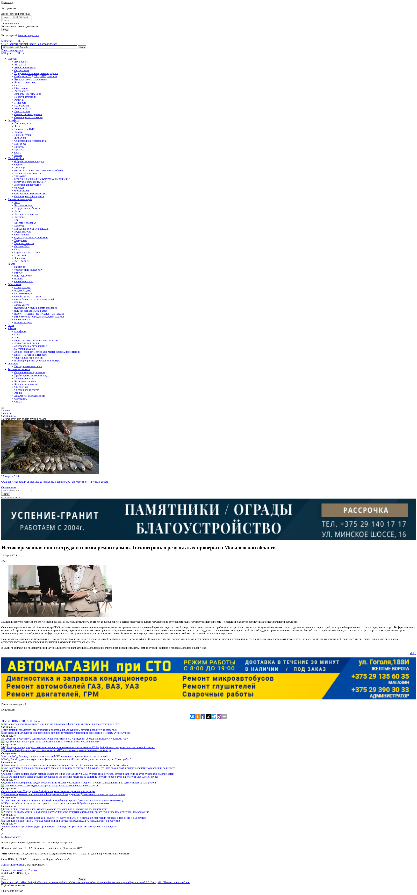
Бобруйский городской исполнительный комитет (127, 747)
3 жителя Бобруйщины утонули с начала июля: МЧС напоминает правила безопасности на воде (54, 756)
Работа (11, 263)
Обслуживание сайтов (26, 389)
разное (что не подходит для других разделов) (39, 316)
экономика (20, 176)
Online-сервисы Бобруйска (29, 196)
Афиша (12, 328)
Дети (17, 211)
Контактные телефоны (13, 864)
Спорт (17, 85)
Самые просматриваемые (28, 117)
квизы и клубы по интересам (30, 354)
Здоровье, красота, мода (27, 93)
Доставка (19, 217)
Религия (18, 99)
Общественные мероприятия (30, 140)
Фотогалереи (21, 190)
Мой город (20, 143)
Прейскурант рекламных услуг (31, 375)
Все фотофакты (22, 123)
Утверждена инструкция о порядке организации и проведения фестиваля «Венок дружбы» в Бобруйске (59, 826)
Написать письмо (17, 43)
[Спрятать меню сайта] (2, 876)
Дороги (18, 132)
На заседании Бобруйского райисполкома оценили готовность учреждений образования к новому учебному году (64, 738)
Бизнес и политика (24, 82)
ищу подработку (23, 275)
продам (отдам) (22, 290)
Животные (20, 137)
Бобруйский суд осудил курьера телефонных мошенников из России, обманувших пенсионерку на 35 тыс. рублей (65, 765)
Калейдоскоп (21, 105)
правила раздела (23, 322)
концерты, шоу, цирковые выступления (36, 340)
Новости (12, 58)
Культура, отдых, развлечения (30, 79)
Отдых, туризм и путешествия (31, 237)
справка (18, 164)
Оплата (53, 43)
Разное (18, 155)
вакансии (19, 266)
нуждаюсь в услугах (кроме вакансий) (35, 307)
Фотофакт (13, 120)
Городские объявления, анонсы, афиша (36, 73)
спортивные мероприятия (28, 357)
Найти (5, 494)
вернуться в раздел (11, 497)
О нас (4, 43)
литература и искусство (27, 184)
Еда (16, 219)
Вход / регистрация (12, 50)
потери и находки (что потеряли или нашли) (39, 313)
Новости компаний (25, 96)
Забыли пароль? (10, 23)
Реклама (32, 870)
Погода (157, 882)
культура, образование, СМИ (30, 181)
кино (17, 334)
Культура (19, 149)
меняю (18, 302)
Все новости (21, 61)
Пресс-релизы (22, 111)
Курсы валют (140, 882)
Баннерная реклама (25, 381)
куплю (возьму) (23, 293)
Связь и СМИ (21, 246)
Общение (13, 363)
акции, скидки (22, 287)
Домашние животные (26, 214)
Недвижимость (22, 231)
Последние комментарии (28, 366)
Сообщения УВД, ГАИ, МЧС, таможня (35, 76)
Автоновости (21, 91)
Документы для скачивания (29, 395)
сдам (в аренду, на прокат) (28, 296)
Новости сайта (22, 108)
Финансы (19, 258)
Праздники (20, 240)
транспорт (20, 167)
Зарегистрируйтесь (28, 35)
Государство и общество (27, 208)
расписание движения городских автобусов (38, 170)
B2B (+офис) (21, 261)
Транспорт (20, 255)
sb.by (413, 653)
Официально (21, 70)
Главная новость (23, 378)
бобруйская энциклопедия (29, 161)
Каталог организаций (20, 199)
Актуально (20, 64)
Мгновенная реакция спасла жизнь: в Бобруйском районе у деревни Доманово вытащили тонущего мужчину (62, 800)
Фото (11, 325)
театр (17, 337)
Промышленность (24, 243)
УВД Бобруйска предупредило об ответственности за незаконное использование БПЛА (50, 747)
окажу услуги (21, 304)
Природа (19, 146)
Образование (21, 88)
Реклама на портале (38, 43)
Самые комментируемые (28, 114)
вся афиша (20, 331)
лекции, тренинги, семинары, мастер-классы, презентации (47, 351)
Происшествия (22, 135)
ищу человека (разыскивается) (31, 310)
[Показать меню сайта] (2, 408)
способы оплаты (23, 281)
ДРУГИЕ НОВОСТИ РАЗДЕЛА (19, 721)
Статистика (20, 398)
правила (18, 278)
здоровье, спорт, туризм (27, 173)
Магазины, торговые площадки (31, 228)
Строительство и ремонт (28, 252)
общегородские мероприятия (30, 346)
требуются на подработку (28, 269)
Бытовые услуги (23, 205)
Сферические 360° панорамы (30, 193)
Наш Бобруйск (16, 158)
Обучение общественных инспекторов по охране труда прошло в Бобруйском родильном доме (54, 809)
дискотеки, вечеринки (26, 343)
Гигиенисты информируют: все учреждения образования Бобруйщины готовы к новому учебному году (59, 729)
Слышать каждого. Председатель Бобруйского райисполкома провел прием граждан (48, 791)
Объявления (14, 284)
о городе (19, 187)
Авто (17, 202)
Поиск (82, 47)
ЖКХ (17, 126)
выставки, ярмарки (25, 348)
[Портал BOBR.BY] (12, 41)
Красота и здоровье (25, 222)
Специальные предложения (29, 372)
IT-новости (20, 102)
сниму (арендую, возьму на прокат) (34, 299)
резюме (18, 272)
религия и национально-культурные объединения (42, 178)
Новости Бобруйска (25, 67)
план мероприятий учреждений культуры (37, 360)
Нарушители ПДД (24, 129)
